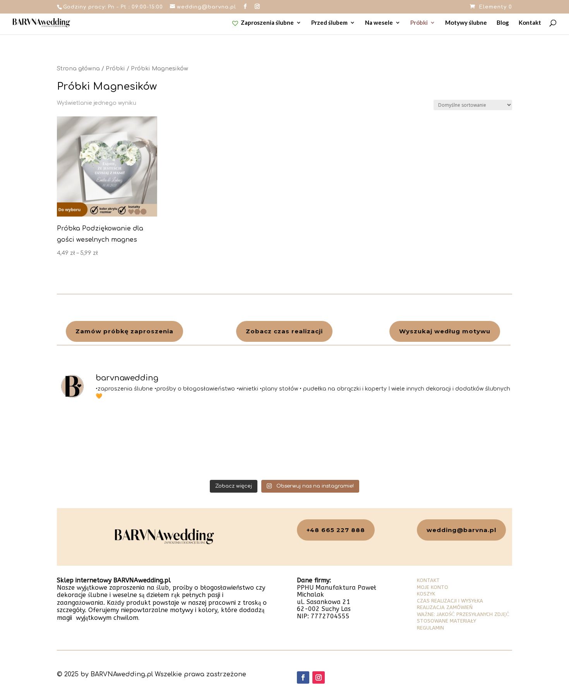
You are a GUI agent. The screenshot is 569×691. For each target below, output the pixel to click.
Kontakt (530, 23)
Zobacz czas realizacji (284, 331)
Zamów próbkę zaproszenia (124, 331)
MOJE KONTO (432, 587)
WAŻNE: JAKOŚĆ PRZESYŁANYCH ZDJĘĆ (463, 614)
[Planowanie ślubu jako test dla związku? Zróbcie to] (342, 442)
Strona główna (78, 68)
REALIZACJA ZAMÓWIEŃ (445, 607)
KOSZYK (426, 594)
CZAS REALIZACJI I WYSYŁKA (450, 601)
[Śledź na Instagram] (318, 677)
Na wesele (379, 23)
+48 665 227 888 (336, 530)
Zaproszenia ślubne (267, 23)
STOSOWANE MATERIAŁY (446, 621)
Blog (503, 23)
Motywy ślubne (466, 23)
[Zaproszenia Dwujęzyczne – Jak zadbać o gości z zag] (227, 442)
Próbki (419, 23)
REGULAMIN (430, 628)
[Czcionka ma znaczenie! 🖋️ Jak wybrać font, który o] (456, 442)
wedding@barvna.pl (461, 530)
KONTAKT (428, 580)
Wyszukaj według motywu (444, 331)
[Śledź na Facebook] (303, 677)
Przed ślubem (329, 23)
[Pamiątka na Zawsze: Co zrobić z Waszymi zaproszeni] (112, 442)
